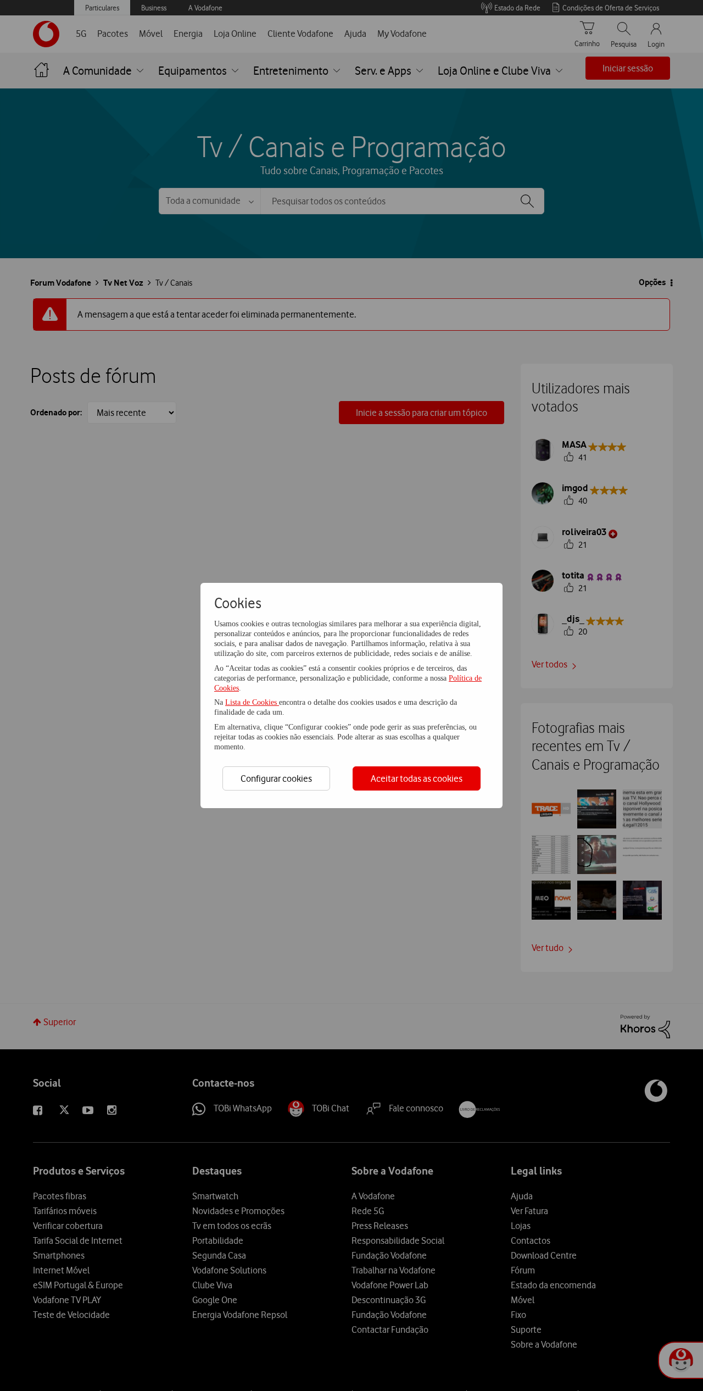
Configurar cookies (276, 778)
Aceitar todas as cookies (416, 778)
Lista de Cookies (252, 702)
